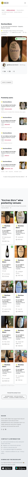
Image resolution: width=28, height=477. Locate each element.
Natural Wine (7, 462)
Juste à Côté (7, 309)
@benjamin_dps (9, 168)
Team (3, 451)
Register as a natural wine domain (12, 445)
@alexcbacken (8, 109)
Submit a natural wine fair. (10, 447)
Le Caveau (7, 274)
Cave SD (20, 309)
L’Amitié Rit (20, 237)
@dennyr (7, 155)
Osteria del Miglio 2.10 (19, 342)
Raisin (3, 10)
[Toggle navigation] (25, 3)
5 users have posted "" (14, 177)
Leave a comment (7, 82)
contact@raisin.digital (8, 449)
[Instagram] (1, 429)
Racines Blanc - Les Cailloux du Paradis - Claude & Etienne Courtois (14, 397)
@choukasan (8, 140)
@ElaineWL (7, 124)
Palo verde (7, 342)
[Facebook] (5, 429)
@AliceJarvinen (11, 10)
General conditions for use (12, 451)
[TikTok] (3, 429)
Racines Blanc (6, 227)
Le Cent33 (6, 378)
